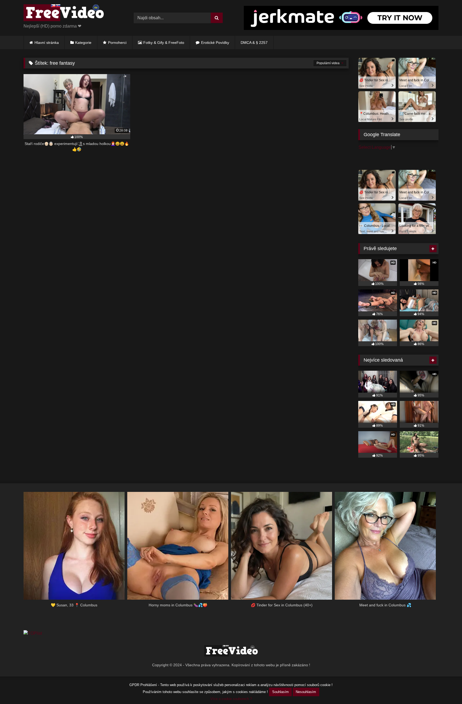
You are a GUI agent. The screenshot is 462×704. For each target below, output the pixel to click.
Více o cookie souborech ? (231, 699)
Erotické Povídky (215, 42)
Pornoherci (117, 42)
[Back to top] (445, 688)
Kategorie (83, 42)
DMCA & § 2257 (254, 42)
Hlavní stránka (46, 42)
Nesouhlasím (306, 692)
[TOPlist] (33, 633)
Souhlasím (280, 692)
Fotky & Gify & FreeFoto (163, 42)
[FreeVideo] (64, 13)
